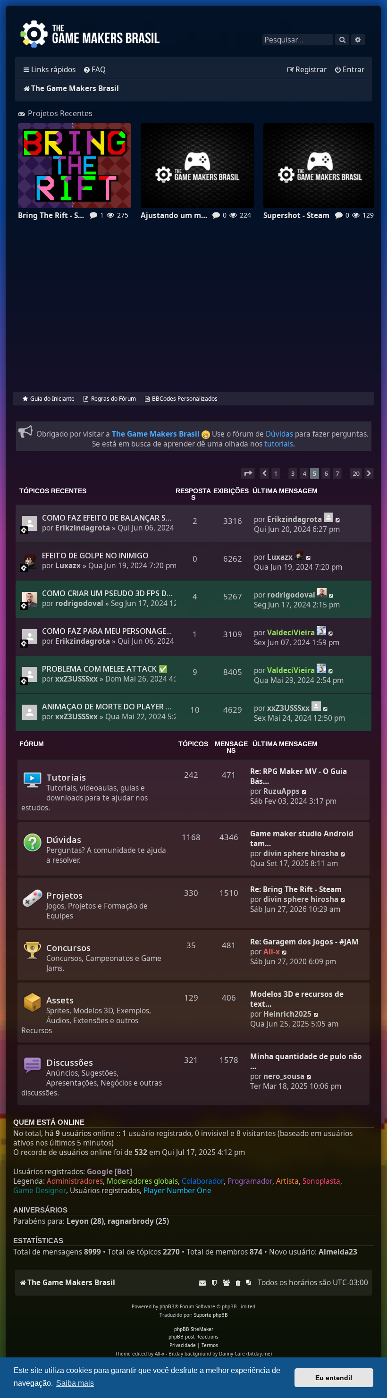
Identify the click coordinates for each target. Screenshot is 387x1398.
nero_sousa (283, 1076)
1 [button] (276, 473)
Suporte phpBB (211, 1315)
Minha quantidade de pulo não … (306, 1061)
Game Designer (39, 1191)
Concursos (68, 947)
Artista (287, 1181)
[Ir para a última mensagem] (328, 517)
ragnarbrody (131, 1221)
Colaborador (203, 1181)
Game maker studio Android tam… (301, 839)
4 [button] (304, 473)
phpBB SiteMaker (193, 1329)
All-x (271, 952)
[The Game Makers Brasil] (94, 35)
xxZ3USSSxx (76, 679)
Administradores (75, 1181)
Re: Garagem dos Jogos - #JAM (304, 942)
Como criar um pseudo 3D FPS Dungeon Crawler (138, 593)
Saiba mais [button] (75, 1383)
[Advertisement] (193, 314)
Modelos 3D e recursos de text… (297, 999)
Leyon (78, 1221)
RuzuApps (281, 791)
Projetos (64, 895)
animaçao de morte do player (103, 706)
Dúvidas (279, 434)
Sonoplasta (321, 1181)
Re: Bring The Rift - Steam (296, 889)
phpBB (167, 1306)
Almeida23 (338, 1252)
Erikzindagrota (82, 528)
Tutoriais (66, 777)
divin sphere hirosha (300, 854)
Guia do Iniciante (52, 399)
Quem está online (48, 1122)
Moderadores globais (142, 1181)
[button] (248, 473)
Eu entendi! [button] (334, 1377)
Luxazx (68, 566)
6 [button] (326, 473)
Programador (249, 1181)
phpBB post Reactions (193, 1336)
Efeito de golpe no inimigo (95, 555)
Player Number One (177, 1191)
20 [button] (356, 473)
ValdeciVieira (291, 633)
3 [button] (292, 473)
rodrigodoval (79, 603)
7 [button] (337, 473)
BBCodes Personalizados (185, 399)
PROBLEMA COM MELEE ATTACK (99, 669)
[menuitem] (94, 70)
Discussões (69, 1062)
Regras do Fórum (113, 399)
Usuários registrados (105, 1191)
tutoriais (278, 444)
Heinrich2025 (287, 1014)
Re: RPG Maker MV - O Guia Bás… (298, 776)
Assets (60, 1000)
